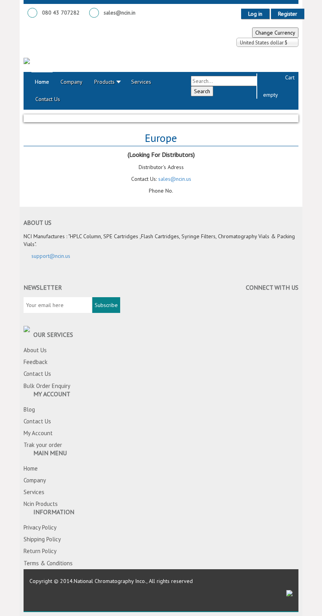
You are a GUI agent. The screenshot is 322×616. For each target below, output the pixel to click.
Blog (29, 409)
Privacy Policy (40, 527)
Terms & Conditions (48, 563)
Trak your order (43, 445)
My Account (38, 433)
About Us (35, 350)
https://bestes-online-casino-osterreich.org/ (198, 203)
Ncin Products (41, 504)
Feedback (36, 362)
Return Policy (40, 551)
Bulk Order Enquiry (47, 386)
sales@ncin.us (174, 178)
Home (31, 468)
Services (34, 492)
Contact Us (37, 373)
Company (35, 480)
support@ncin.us (50, 255)
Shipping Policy (42, 539)
